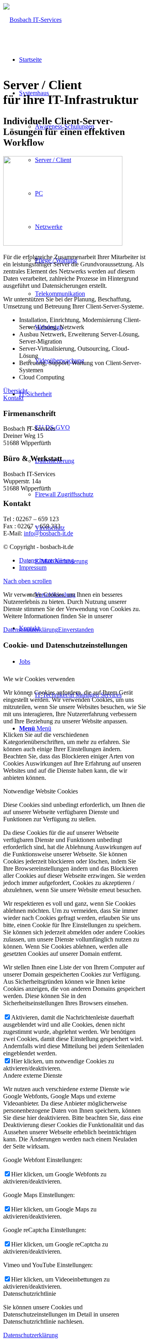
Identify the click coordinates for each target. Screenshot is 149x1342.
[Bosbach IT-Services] (32, 19)
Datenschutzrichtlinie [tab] (29, 1293)
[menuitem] (82, 494)
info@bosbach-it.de (48, 533)
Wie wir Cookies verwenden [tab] (39, 679)
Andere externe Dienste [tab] (32, 1075)
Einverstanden (76, 629)
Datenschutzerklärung (30, 629)
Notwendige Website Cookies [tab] (40, 791)
